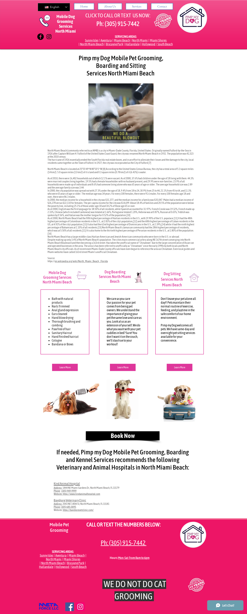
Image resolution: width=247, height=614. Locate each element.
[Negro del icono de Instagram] (49, 36)
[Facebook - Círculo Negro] (40, 36)
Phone (57, 490)
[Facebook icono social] (69, 606)
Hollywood (149, 44)
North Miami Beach (92, 44)
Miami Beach (122, 40)
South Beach (165, 44)
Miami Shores (158, 40)
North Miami (140, 40)
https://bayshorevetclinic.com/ (78, 509)
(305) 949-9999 (68, 490)
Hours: (114, 558)
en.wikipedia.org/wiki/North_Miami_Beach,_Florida (81, 261)
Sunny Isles (91, 40)
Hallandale (132, 44)
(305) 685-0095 (68, 506)
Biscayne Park (114, 44)
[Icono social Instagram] (80, 606)
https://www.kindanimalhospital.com (81, 493)
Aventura (106, 40)
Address (58, 487)
